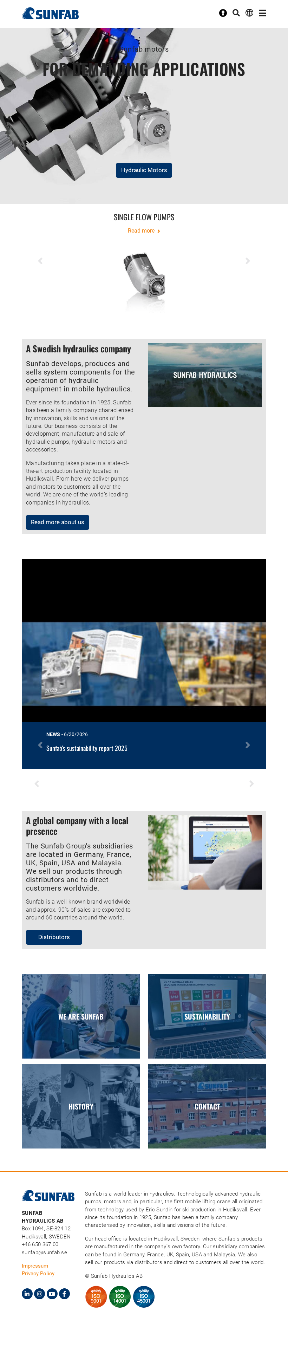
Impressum (35, 1266)
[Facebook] (64, 1293)
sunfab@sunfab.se (44, 1252)
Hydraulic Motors (144, 170)
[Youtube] (52, 1293)
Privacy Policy (38, 1273)
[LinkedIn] (27, 1293)
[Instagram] (39, 1293)
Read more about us (57, 522)
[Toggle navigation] (262, 13)
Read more (142, 230)
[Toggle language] (249, 12)
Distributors (54, 937)
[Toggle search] (236, 13)
